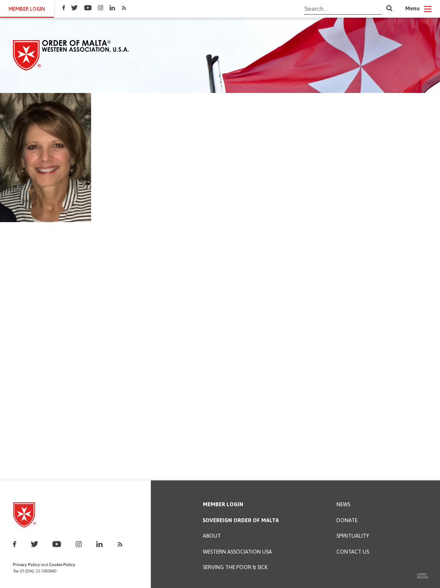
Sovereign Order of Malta (241, 520)
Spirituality (352, 536)
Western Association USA (237, 552)
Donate (347, 520)
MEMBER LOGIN (27, 9)
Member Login (223, 505)
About (212, 536)
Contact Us (352, 552)
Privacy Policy (26, 564)
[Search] (389, 8)
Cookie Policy (62, 564)
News (343, 505)
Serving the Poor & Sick (235, 567)
